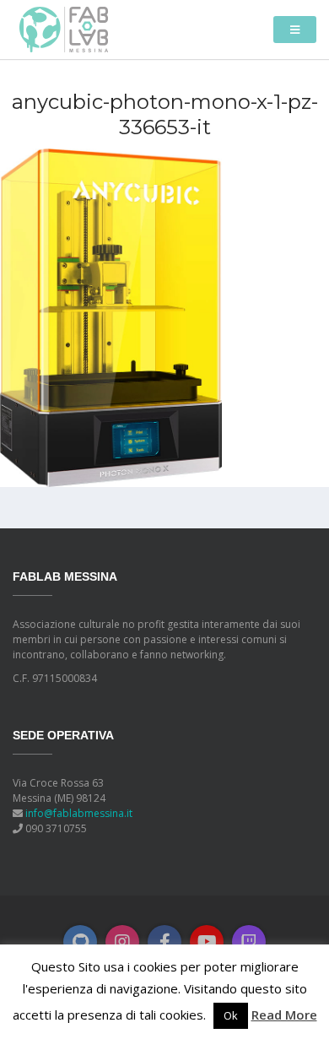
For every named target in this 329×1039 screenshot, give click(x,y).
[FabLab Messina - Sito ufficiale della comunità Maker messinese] (64, 28)
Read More (284, 1014)
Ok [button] (231, 1015)
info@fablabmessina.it (78, 813)
